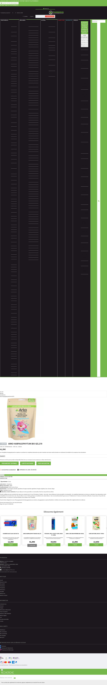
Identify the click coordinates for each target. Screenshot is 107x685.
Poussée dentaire (33, 59)
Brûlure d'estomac (33, 251)
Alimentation (13, 280)
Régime (14, 137)
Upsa (84, 237)
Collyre (33, 165)
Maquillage (14, 65)
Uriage (84, 239)
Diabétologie (52, 46)
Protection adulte (14, 182)
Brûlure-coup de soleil (33, 167)
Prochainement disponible (9, 463)
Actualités (2, 591)
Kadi (83, 155)
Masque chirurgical (14, 34)
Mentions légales (3, 615)
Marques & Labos (3, 582)
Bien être (14, 200)
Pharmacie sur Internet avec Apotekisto (18, 665)
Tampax (82, 229)
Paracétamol (33, 38)
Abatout (82, 63)
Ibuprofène (33, 41)
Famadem (83, 111)
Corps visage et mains (14, 214)
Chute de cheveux (33, 197)
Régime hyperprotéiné (14, 151)
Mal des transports (33, 213)
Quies (84, 206)
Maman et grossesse (14, 277)
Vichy (87, 246)
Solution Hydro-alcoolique (14, 39)
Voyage (14, 204)
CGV (1, 617)
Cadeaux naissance (14, 287)
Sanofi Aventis (84, 223)
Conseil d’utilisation (6, 476)
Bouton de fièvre (33, 137)
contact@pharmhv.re (7, 570)
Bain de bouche (33, 132)
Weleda (84, 257)
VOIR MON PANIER (50, 16)
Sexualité (14, 228)
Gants (14, 58)
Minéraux (33, 183)
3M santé (85, 51)
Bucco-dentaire (14, 223)
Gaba (82, 119)
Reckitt (82, 213)
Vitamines (14, 202)
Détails (2, 475)
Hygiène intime (14, 226)
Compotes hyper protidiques (14, 166)
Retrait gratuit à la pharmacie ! (9, 5)
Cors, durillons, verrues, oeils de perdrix (33, 162)
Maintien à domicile (52, 39)
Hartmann (83, 127)
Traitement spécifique (14, 252)
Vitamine (33, 195)
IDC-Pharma (84, 134)
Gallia (86, 120)
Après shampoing (14, 240)
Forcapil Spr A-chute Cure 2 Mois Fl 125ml (53, 534)
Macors (83, 170)
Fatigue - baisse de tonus (33, 188)
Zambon (84, 276)
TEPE (84, 232)
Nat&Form (84, 180)
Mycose (33, 119)
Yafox (83, 267)
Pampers (83, 198)
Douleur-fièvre (33, 56)
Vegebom (83, 246)
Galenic (82, 120)
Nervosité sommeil (33, 52)
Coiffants (14, 255)
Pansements (14, 265)
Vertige (33, 204)
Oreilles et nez (14, 217)
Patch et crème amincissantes (14, 113)
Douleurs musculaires (33, 36)
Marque (1, 393)
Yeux (14, 77)
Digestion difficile (33, 246)
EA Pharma (83, 102)
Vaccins (33, 220)
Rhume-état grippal (33, 94)
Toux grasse (33, 97)
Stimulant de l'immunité (14, 56)
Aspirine (33, 43)
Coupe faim (14, 154)
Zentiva (82, 279)
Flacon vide (14, 50)
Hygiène (13, 335)
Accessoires (14, 84)
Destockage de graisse (14, 124)
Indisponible (32, 545)
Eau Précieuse (84, 104)
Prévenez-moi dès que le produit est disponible (10, 459)
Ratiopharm (84, 211)
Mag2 (86, 170)
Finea (86, 114)
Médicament (23, 20)
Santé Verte (84, 224)
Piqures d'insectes (33, 156)
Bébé (14, 338)
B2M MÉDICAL (84, 70)
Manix (84, 173)
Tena (86, 231)
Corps (14, 299)
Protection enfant (14, 186)
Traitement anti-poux (33, 63)
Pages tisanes (84, 196)
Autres (33, 45)
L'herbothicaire (84, 162)
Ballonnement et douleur (33, 249)
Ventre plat (14, 116)
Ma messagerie (3, 635)
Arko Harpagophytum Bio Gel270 (32, 533)
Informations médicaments (5, 609)
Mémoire (33, 199)
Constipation (33, 253)
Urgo (87, 237)
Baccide (84, 74)
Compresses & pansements (51, 43)
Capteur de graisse (14, 128)
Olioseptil (84, 191)
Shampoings (14, 237)
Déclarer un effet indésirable (5, 613)
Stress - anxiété (33, 192)
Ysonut (85, 271)
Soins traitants (14, 75)
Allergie (33, 101)
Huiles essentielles (14, 141)
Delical (84, 97)
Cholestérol (33, 72)
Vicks (84, 247)
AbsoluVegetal (84, 65)
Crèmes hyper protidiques (13, 161)
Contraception (33, 114)
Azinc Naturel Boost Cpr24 (96, 533)
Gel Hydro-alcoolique (14, 43)
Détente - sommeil (33, 190)
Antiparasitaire (33, 215)
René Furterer (84, 214)
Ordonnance (2, 589)
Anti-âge (14, 82)
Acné (33, 228)
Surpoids (33, 202)
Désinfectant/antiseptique (33, 172)
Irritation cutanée (33, 61)
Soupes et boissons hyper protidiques (14, 171)
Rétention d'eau (33, 79)
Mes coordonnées (3, 633)
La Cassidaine (84, 163)
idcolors (83, 135)
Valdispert (84, 244)
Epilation (14, 99)
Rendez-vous (2, 593)
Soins (14, 91)
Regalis (86, 213)
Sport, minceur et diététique (14, 302)
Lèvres (14, 80)
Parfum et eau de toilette (14, 102)
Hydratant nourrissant (14, 330)
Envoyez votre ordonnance (10, 3)
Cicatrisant (33, 174)
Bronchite (33, 54)
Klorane (85, 155)
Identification (2, 629)
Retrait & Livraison (3, 595)
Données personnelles (4, 619)
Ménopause (33, 116)
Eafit (87, 102)
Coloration (14, 247)
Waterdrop (84, 254)
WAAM (84, 252)
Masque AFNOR (13, 47)
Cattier (84, 81)
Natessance (84, 181)
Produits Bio (2, 587)
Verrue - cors (33, 231)
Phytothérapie (14, 367)
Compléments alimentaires (14, 157)
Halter (84, 126)
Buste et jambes (13, 94)
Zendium (84, 277)
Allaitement (52, 49)
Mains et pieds (14, 97)
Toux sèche (33, 99)
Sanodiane (84, 221)
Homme (13, 346)
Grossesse (33, 121)
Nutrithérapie (13, 365)
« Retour (3, 443)
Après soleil (14, 191)
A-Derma (84, 62)
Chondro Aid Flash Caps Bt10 (11, 533)
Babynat (84, 73)
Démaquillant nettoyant (14, 326)
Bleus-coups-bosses (33, 170)
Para (4, 20)
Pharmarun (3, 646)
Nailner (84, 178)
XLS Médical (84, 262)
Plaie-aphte (33, 134)
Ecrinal (84, 105)
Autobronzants (14, 189)
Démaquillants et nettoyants (14, 68)
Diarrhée (33, 256)
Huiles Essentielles (14, 341)
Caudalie (84, 83)
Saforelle (84, 219)
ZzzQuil (86, 279)
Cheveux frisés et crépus (14, 244)
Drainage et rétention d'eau (14, 120)
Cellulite (13, 135)
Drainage (33, 74)
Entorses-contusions (33, 159)
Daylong (83, 94)
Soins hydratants (14, 72)
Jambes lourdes (33, 145)
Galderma (86, 119)
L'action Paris (84, 160)
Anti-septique (13, 268)
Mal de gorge (33, 92)
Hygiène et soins (14, 284)
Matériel (43, 20)
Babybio (84, 71)
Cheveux (14, 344)
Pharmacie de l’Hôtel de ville (7, 648)
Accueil (1, 391)
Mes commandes (3, 631)
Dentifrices (14, 219)
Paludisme (33, 217)
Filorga (82, 114)
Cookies (1, 621)
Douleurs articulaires (33, 34)
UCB (82, 237)
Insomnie (33, 185)
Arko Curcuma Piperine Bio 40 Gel (75, 533)
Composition (3, 478)
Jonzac (85, 147)
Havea (86, 129)
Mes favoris (2, 637)
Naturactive (84, 183)
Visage (14, 297)
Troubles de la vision (33, 77)
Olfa (87, 189)
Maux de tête (33, 31)
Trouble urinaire (33, 238)
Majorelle (84, 171)
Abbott (86, 63)
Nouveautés (69, 20)
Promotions (61, 20)
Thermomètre (14, 52)
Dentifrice (33, 130)
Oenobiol (84, 188)
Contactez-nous (3, 604)
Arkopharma (2, 395)
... (87, 65)
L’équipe (1, 607)
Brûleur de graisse (14, 132)
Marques (76, 20)
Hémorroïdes (33, 148)
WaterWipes (84, 256)
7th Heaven (84, 56)
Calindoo (84, 80)
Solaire (14, 352)
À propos (2, 606)
